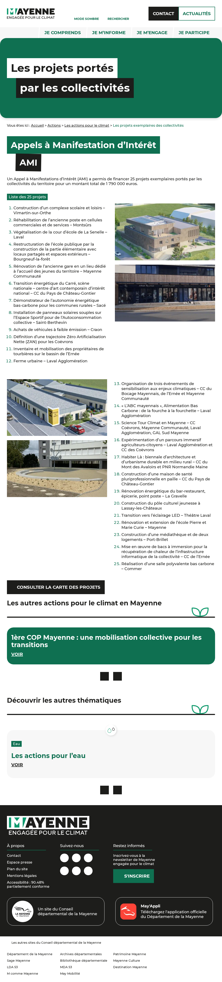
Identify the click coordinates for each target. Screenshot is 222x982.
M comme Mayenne (22, 974)
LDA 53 (12, 967)
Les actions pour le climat (86, 125)
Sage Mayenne (18, 961)
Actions (54, 125)
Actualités (197, 13)
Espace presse (19, 862)
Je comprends (62, 32)
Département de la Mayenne (29, 954)
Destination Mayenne (130, 967)
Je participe (194, 32)
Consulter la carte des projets (58, 587)
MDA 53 (66, 967)
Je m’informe (109, 32)
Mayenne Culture (126, 961)
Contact (163, 13)
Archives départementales (81, 954)
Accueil (37, 125)
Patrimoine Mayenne (129, 954)
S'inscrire (137, 876)
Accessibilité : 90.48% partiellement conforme (28, 884)
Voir (17, 764)
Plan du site (17, 869)
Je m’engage (152, 32)
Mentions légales (22, 876)
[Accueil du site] (31, 13)
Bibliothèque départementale (83, 961)
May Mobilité (70, 974)
